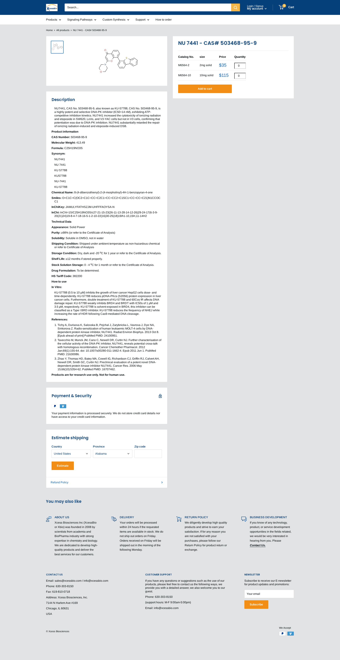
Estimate (63, 465)
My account (255, 8)
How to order (163, 19)
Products (51, 19)
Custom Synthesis (114, 19)
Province (99, 446)
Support (140, 19)
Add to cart (205, 88)
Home (49, 30)
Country (57, 446)
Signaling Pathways (79, 19)
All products (62, 30)
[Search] (235, 7)
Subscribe (256, 604)
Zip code (140, 446)
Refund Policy (59, 482)
